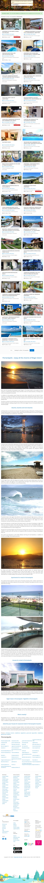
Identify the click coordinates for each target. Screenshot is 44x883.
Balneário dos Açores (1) (26, 757)
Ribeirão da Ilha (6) (25, 747)
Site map (4, 828)
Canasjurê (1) (34, 752)
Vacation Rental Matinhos (38, 783)
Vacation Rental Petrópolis (27, 795)
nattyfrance (17, 733)
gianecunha (3, 734)
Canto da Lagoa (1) (35, 755)
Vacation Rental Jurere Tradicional (16, 809)
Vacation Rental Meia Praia (16, 785)
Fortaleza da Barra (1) (16, 767)
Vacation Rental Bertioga (5, 783)
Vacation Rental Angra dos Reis (27, 793)
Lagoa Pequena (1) (25, 752)
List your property (38, 842)
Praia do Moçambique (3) (6, 750)
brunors (12, 733)
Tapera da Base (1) (36, 764)
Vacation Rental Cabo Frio (27, 780)
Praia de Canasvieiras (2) (6, 752)
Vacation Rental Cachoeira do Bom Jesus (16, 805)
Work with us (4, 832)
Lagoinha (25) (35, 742)
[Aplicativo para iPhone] (17, 852)
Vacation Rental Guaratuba (38, 780)
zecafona (9, 734)
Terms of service (5, 831)
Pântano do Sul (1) (15, 757)
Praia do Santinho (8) (36, 746)
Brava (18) (24, 744)
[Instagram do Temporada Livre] (6, 839)
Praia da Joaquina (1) (5, 764)
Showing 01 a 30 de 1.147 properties (22, 350)
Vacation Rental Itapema (16, 783)
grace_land (29, 733)
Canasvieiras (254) (15, 740)
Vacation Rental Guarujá (5, 785)
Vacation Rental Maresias (5, 795)
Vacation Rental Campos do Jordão (5, 802)
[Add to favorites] (20, 20)
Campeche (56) (4, 742)
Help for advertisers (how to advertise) (16, 837)
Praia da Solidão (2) (15, 752)
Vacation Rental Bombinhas (16, 777)
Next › (32, 350)
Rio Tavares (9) (25, 746)
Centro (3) (24, 750)
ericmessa (8, 733)
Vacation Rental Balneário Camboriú (16, 796)
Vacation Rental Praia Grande (5, 788)
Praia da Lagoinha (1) (36, 757)
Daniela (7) (3, 747)
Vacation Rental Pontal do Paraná (38, 786)
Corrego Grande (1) (15, 755)
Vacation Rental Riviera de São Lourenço (5, 792)
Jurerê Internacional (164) (27, 740)
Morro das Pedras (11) (36, 744)
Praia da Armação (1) (26, 759)
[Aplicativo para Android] (17, 849)
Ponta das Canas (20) (16, 744)
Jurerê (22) (3, 744)
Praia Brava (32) (25, 742)
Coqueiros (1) (3, 757)
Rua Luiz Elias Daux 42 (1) (27, 761)
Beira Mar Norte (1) (4, 761)
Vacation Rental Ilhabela (5, 798)
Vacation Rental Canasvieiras (16, 793)
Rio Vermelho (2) (35, 750)
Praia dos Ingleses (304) (5, 740)
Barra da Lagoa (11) (5, 746)
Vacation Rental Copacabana (27, 783)
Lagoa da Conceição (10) (16, 746)
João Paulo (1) (14, 761)
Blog (3, 829)
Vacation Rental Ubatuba (5, 777)
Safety (14, 823)
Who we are (4, 824)
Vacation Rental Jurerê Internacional (16, 801)
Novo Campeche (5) (36, 747)
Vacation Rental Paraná (38, 777)
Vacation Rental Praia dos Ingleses (16, 789)
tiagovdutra (23, 733)
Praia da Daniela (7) (15, 747)
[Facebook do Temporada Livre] (3, 839)
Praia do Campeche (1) (36, 761)
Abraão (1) (3, 755)
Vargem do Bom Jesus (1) (6, 759)
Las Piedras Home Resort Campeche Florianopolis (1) (27, 764)
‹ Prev (11, 350)
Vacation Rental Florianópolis (16, 780)
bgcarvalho (34, 733)
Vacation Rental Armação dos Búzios (27, 789)
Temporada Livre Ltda (18, 857)
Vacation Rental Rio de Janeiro (27, 777)
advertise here (27, 831)
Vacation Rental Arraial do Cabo (27, 785)
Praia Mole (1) (35, 759)
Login (25, 821)
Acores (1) (13, 764)
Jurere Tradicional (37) (16, 742)
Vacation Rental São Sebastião (5, 780)
